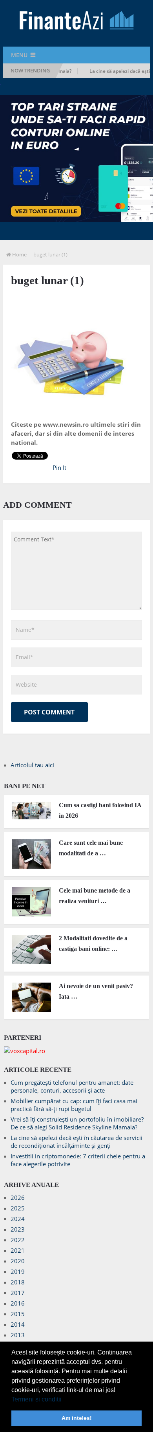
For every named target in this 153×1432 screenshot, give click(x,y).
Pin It (59, 467)
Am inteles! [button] (77, 1418)
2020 (18, 1261)
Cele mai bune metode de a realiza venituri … (94, 895)
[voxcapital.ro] (24, 1051)
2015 (18, 1314)
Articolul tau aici (32, 765)
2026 (18, 1197)
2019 (18, 1271)
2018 (18, 1282)
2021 (18, 1250)
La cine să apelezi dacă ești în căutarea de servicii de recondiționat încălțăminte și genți (76, 1141)
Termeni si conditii (36, 1399)
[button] (64, 1400)
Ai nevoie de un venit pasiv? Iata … (96, 991)
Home (19, 254)
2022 (18, 1240)
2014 (18, 1324)
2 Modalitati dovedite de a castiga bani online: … (93, 943)
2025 (18, 1208)
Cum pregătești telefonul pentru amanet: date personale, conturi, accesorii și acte (72, 1086)
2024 (18, 1219)
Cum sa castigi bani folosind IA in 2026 (100, 810)
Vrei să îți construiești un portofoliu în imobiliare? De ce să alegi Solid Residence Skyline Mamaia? (77, 1123)
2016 (18, 1303)
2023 (18, 1229)
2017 (18, 1293)
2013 (18, 1335)
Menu (19, 55)
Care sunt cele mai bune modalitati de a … (91, 848)
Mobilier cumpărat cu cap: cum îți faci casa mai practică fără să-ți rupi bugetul (74, 1105)
